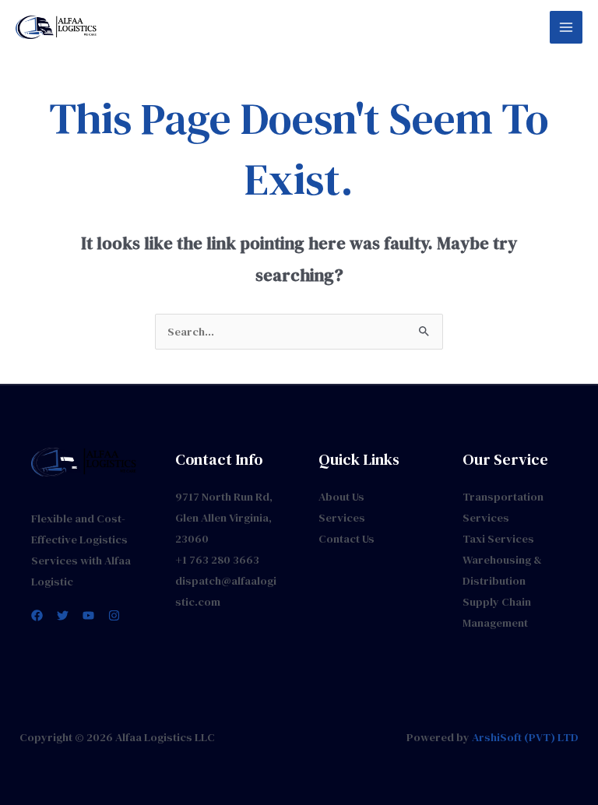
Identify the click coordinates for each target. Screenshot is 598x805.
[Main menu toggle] (566, 27)
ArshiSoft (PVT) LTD (525, 737)
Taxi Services (498, 539)
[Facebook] (37, 615)
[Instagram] (114, 615)
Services (341, 518)
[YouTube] (88, 615)
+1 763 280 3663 (217, 560)
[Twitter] (63, 615)
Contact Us (346, 539)
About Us (341, 496)
